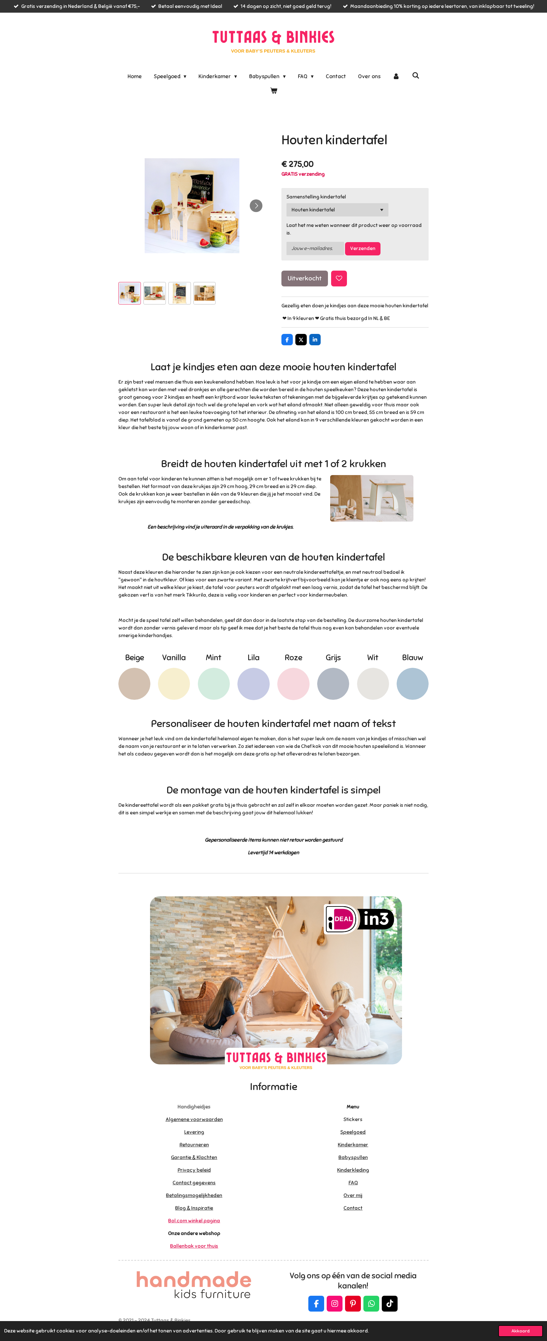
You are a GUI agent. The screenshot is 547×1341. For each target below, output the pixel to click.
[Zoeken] (416, 76)
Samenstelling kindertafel (316, 197)
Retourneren (194, 1145)
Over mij (352, 1195)
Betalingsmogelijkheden (194, 1195)
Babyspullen (353, 1157)
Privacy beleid (194, 1170)
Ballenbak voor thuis (194, 1246)
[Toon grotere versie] (371, 498)
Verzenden (362, 248)
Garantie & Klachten (194, 1157)
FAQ (353, 1183)
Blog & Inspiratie (194, 1208)
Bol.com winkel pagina (194, 1221)
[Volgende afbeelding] (256, 205)
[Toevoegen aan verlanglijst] (339, 278)
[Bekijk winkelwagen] (273, 91)
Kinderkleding (353, 1170)
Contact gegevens (194, 1183)
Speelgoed (353, 1132)
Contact (352, 1208)
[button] (129, 293)
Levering (194, 1132)
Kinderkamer (353, 1145)
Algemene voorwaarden (194, 1119)
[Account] (396, 76)
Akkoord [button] (521, 1331)
